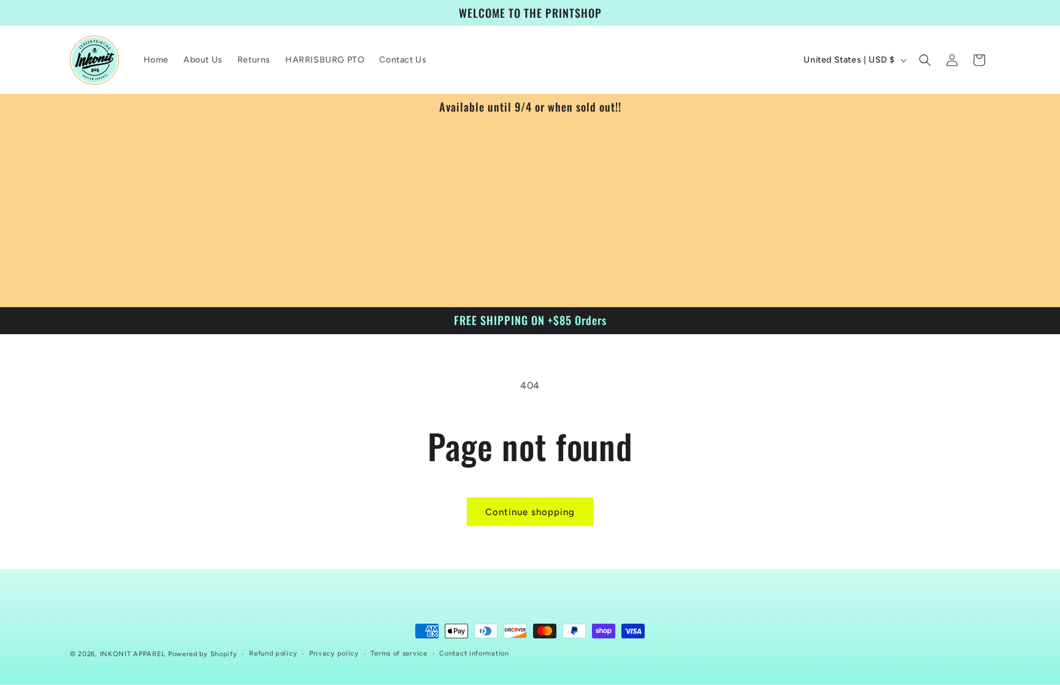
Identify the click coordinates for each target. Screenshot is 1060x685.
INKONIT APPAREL (133, 654)
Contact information (474, 653)
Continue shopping (530, 512)
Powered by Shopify (202, 654)
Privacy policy (334, 653)
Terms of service (399, 653)
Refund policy (273, 653)
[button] (925, 60)
